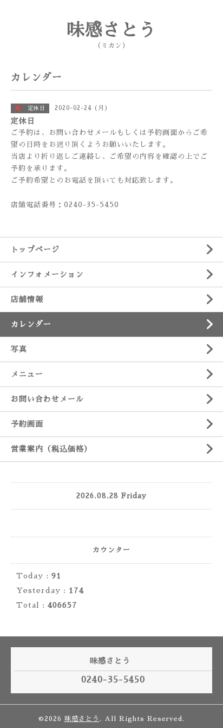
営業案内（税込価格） (51, 449)
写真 (19, 349)
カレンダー (31, 324)
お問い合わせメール (47, 399)
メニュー (27, 374)
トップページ (35, 249)
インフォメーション (47, 274)
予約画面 (27, 424)
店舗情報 (27, 299)
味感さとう (111, 29)
